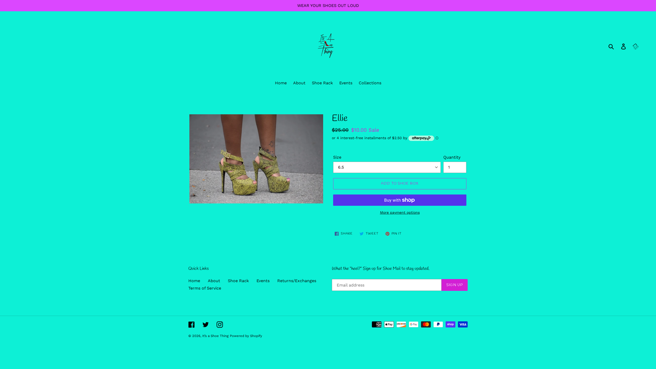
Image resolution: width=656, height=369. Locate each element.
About (214, 280)
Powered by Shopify (246, 336)
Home (194, 280)
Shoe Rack (238, 280)
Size (337, 157)
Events (263, 280)
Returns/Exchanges (296, 280)
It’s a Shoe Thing (215, 336)
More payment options (400, 212)
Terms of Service (204, 288)
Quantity (451, 157)
